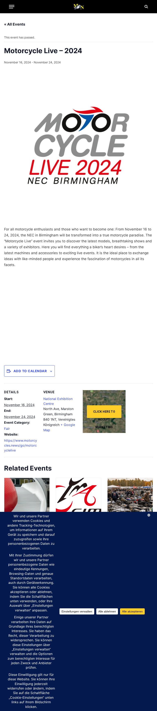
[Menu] (11, 6)
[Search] (146, 6)
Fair (7, 429)
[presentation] (26, 495)
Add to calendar (30, 371)
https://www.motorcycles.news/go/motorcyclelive (20, 445)
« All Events (14, 24)
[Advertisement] (78, 315)
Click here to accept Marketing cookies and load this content (104, 414)
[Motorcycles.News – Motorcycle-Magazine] (78, 6)
